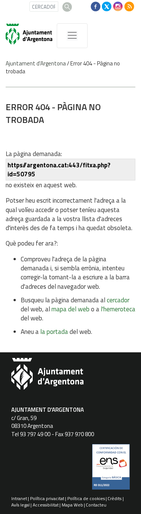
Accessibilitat (46, 504)
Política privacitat (47, 498)
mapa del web (70, 309)
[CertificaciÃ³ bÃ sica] (111, 469)
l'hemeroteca (118, 309)
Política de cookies (86, 498)
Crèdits (114, 498)
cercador (118, 300)
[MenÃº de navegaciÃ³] (72, 35)
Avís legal (20, 504)
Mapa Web (72, 504)
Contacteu (96, 504)
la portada (54, 332)
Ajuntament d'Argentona (36, 63)
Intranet (19, 498)
